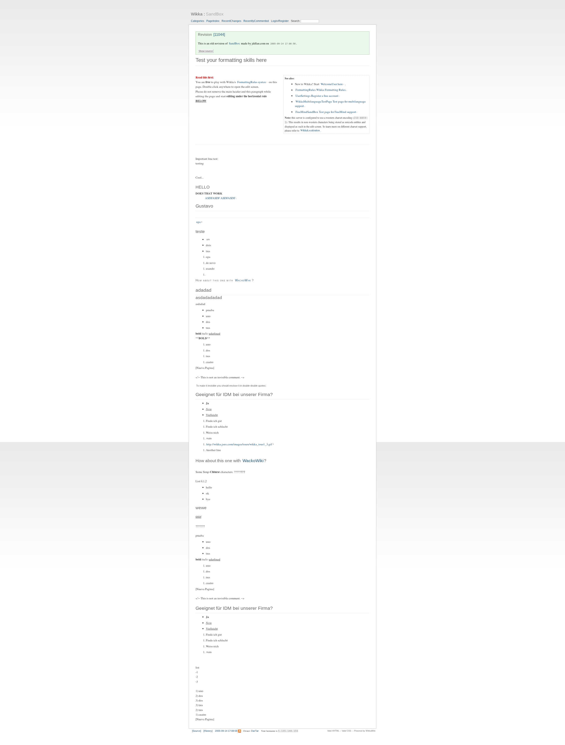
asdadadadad (209, 297)
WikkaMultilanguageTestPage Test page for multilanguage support (330, 104)
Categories (197, 21)
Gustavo (204, 206)
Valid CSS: (347, 731)
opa (198, 222)
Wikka (197, 14)
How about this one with (215, 280)
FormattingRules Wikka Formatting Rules (321, 90)
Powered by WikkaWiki (364, 731)
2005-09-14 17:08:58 (283, 43)
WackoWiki (243, 280)
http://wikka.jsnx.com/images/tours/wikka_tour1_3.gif (239, 444)
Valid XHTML (333, 731)
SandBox (215, 14)
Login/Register (280, 21)
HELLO (203, 187)
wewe (201, 507)
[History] (208, 731)
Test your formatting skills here (231, 60)
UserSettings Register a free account (317, 96)
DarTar (255, 731)
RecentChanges (231, 21)
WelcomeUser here (332, 84)
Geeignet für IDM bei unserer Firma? (234, 394)
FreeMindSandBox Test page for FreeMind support (326, 112)
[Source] (196, 731)
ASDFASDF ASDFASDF (220, 198)
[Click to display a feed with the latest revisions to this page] (239, 731)
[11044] (219, 34)
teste (200, 231)
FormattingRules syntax (251, 82)
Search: (296, 21)
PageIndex (212, 21)
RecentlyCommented (256, 21)
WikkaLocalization (310, 130)
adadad (203, 290)
